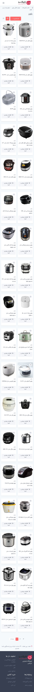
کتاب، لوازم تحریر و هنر (10, 666)
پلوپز (31, 10)
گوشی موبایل (11, 682)
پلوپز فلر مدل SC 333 (10, 415)
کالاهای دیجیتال (10, 678)
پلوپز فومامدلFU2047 (10, 483)
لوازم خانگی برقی (16, 8)
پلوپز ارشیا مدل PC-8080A (25, 449)
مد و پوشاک (28, 678)
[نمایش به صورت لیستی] (4, 19)
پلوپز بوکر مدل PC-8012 (10, 585)
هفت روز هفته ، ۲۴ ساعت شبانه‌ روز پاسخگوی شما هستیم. (16, 647)
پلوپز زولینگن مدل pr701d (9, 211)
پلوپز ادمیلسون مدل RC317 (9, 619)
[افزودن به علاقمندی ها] (30, 24)
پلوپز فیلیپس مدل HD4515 (9, 381)
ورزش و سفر (28, 685)
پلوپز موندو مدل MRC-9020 (25, 177)
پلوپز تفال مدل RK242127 (26, 41)
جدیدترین (16, 18)
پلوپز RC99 (13, 109)
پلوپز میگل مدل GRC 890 (9, 449)
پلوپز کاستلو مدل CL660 (26, 381)
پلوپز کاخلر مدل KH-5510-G (25, 517)
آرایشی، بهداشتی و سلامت (10, 661)
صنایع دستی (11, 671)
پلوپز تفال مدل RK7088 (10, 177)
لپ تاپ (13, 685)
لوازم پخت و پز (6, 8)
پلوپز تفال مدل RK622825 (25, 75)
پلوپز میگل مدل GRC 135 (26, 415)
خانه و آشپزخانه (25, 8)
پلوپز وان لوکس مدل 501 (9, 347)
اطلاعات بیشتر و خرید (24, 48)
